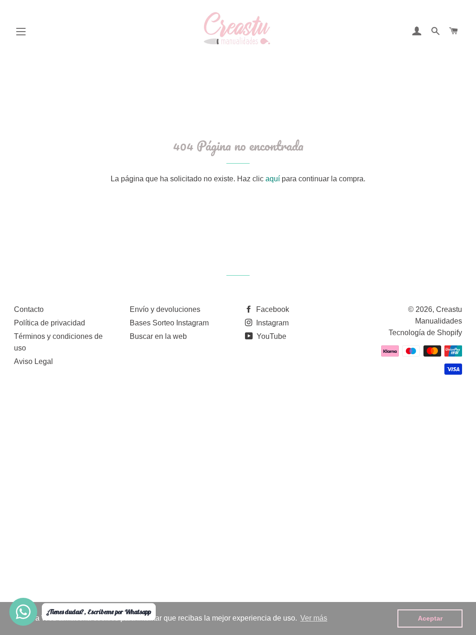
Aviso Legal (33, 361)
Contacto (29, 309)
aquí (272, 179)
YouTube (270, 336)
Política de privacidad (49, 323)
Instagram (271, 323)
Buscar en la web (158, 336)
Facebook (271, 309)
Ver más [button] (313, 618)
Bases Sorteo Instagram (169, 323)
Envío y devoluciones (165, 309)
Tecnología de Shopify (425, 333)
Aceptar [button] (430, 618)
